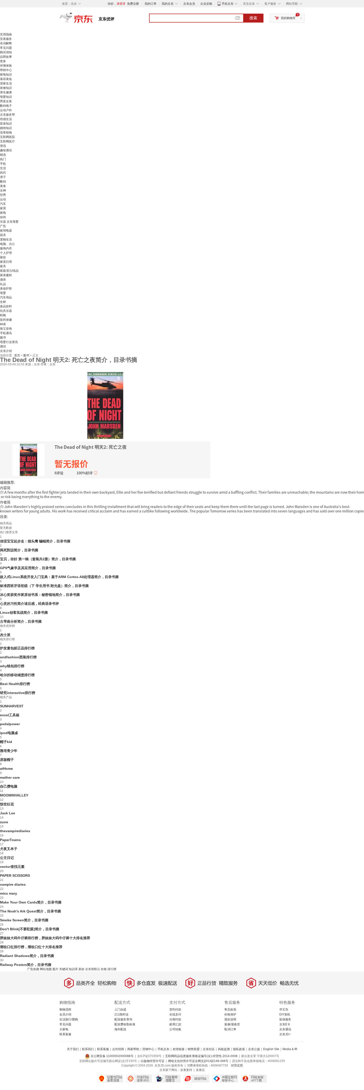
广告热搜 (33, 969)
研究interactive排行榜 (17, 693)
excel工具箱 (9, 715)
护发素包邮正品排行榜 (17, 648)
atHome (6, 769)
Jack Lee (7, 813)
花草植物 (6, 132)
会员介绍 (65, 1014)
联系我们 (88, 1049)
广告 (3, 226)
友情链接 (178, 1049)
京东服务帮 (7, 114)
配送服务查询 (123, 1019)
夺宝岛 (283, 1009)
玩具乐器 (6, 311)
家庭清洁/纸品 (9, 270)
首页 (17, 355)
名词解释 (6, 43)
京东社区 (209, 1049)
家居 (3, 208)
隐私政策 (239, 1049)
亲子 (3, 177)
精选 (3, 155)
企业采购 (206, 3)
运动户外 (6, 110)
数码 (3, 181)
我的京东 (168, 3)
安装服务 (6, 39)
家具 (3, 266)
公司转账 (175, 1029)
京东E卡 (284, 1024)
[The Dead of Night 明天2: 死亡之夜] (105, 404)
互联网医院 (7, 137)
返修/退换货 (232, 1024)
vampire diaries (13, 884)
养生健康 (6, 92)
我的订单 (150, 3)
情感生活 (6, 119)
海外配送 (120, 1029)
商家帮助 (133, 1049)
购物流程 (65, 1009)
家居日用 (6, 262)
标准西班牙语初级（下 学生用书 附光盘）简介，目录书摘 (44, 586)
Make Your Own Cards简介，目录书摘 (30, 902)
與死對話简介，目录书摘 (19, 550)
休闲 (3, 217)
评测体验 (6, 65)
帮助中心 (6, 70)
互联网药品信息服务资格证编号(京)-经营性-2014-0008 (201, 1056)
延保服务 (285, 1019)
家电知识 (6, 74)
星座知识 (6, 123)
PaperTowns (10, 840)
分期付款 (175, 1019)
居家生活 (6, 83)
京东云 (200, 1070)
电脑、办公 (7, 244)
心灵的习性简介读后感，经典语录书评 (29, 604)
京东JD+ (285, 1034)
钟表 (3, 324)
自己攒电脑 (8, 786)
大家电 (63, 1029)
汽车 (3, 204)
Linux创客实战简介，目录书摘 (24, 612)
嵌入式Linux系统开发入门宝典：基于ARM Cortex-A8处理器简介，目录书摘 (59, 577)
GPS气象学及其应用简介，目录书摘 (28, 568)
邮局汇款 (175, 1024)
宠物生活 (6, 239)
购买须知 (6, 52)
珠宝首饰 (6, 328)
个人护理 (6, 253)
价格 (104, 969)
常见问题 (6, 48)
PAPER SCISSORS (15, 875)
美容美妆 (6, 79)
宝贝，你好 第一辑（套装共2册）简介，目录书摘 (38, 559)
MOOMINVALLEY (14, 795)
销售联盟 (194, 1049)
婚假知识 (6, 128)
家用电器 (6, 230)
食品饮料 (6, 306)
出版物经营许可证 (152, 1061)
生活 (3, 168)
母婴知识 (6, 97)
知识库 (73, 969)
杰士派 (5, 635)
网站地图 (46, 969)
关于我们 (73, 1049)
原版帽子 (7, 760)
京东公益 (254, 1049)
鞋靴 (3, 315)
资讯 (3, 146)
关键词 (63, 969)
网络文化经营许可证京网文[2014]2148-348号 (198, 1061)
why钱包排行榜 (12, 666)
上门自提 (120, 1009)
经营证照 (237, 1065)
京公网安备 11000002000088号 (111, 1056)
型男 (3, 195)
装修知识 (6, 88)
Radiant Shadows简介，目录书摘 (27, 956)
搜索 (253, 18)
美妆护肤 (6, 288)
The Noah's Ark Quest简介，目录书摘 (30, 911)
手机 (3, 163)
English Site (271, 1049)
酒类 (3, 279)
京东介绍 (6, 351)
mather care (10, 777)
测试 (3, 346)
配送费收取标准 (124, 1024)
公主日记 (7, 858)
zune (4, 822)
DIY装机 (284, 1014)
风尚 (3, 172)
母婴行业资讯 (9, 342)
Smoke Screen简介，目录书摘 (24, 920)
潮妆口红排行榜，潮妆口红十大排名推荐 (31, 947)
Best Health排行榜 (15, 684)
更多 (3, 61)
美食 (3, 186)
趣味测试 (6, 150)
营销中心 (148, 1049)
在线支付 (175, 1014)
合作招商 (118, 1049)
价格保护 (230, 1014)
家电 (3, 212)
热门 (3, 159)
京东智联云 (92, 969)
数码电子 (6, 105)
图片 (55, 969)
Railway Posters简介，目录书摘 (25, 965)
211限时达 (121, 1014)
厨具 (3, 235)
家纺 (3, 257)
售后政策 (230, 1009)
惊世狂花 (7, 804)
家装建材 (6, 275)
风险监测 (224, 1049)
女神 (3, 190)
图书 (3, 337)
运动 (3, 199)
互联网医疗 (7, 141)
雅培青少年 (8, 751)
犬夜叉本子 (8, 849)
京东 (92, 19)
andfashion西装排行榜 (18, 657)
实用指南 (6, 34)
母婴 (3, 293)
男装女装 (6, 101)
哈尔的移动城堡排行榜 (17, 675)
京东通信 (285, 1029)
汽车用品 (6, 297)
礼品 (3, 284)
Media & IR (290, 1049)
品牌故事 (6, 56)
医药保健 (6, 319)
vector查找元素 (12, 867)
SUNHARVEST (12, 706)
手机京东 (228, 3)
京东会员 (189, 3)
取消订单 (230, 1029)
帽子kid (6, 742)
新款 (81, 969)
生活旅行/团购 (68, 1019)
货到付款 (175, 1009)
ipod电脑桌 (9, 733)
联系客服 (65, 1034)
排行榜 (111, 969)
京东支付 (186, 1070)
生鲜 (3, 302)
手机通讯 (6, 333)
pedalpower (10, 724)
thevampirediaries (15, 831)
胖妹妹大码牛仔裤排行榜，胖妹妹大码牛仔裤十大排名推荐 (45, 938)
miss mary (8, 893)
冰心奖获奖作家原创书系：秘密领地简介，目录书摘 (40, 595)
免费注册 (133, 3)
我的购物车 (288, 18)
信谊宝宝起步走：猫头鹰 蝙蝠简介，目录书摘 (35, 541)
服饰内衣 (6, 248)
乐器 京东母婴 (9, 221)
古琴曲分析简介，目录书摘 (21, 621)
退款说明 (230, 1019)
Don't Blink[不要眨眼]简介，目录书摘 (29, 929)
